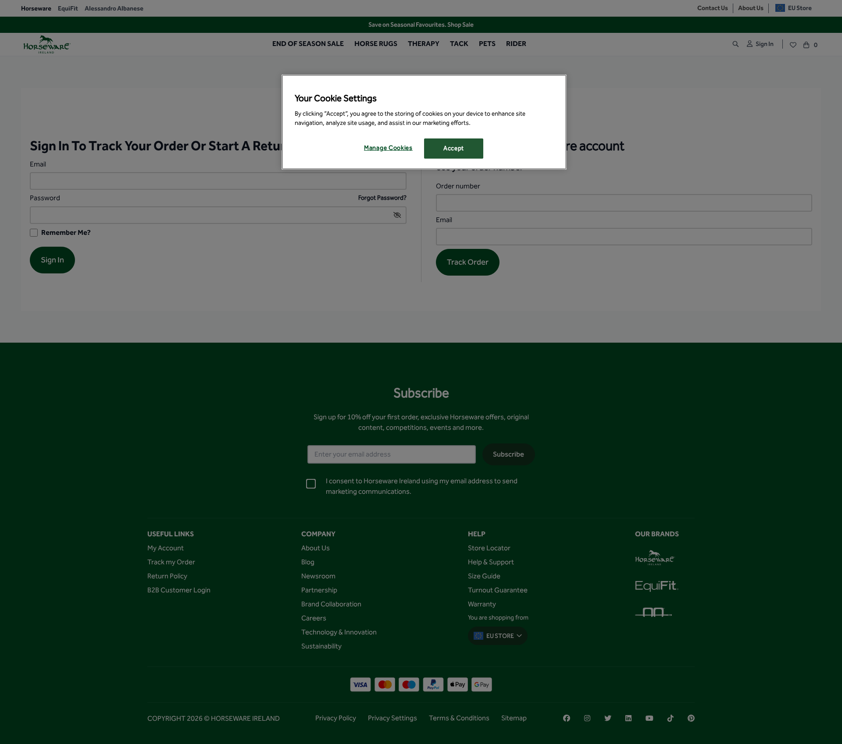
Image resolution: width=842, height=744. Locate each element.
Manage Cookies (388, 148)
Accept (453, 148)
